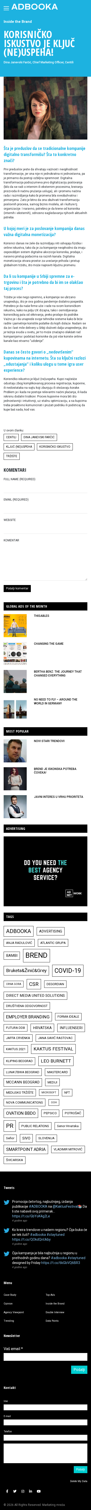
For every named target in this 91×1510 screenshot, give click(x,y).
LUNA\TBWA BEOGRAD (22, 1072)
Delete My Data (78, 1481)
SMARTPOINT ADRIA (26, 1149)
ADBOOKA (18, 931)
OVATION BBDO (21, 1113)
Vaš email (13, 1348)
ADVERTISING (50, 931)
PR (9, 1125)
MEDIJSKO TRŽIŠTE (19, 1092)
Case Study (10, 1294)
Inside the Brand (18, 21)
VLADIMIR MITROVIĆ (68, 1149)
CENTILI (11, 437)
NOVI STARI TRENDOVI (49, 741)
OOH (54, 1102)
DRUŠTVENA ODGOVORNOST (27, 1006)
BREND (36, 955)
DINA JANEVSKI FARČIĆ (39, 437)
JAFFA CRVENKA (18, 1038)
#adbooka (38, 1235)
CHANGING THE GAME (49, 643)
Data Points (52, 1320)
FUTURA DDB (15, 1028)
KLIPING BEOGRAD (19, 1061)
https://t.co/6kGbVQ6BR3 (60, 1263)
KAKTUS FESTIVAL (53, 1049)
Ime (6, 1401)
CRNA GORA (13, 984)
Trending (9, 1320)
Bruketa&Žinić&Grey (26, 970)
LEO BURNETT (56, 1061)
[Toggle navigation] (6, 8)
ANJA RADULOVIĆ (19, 943)
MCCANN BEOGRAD (23, 1082)
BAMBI (11, 955)
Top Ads (50, 1294)
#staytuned (56, 1235)
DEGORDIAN (55, 984)
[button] (7, 1491)
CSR (34, 984)
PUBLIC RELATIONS (35, 1126)
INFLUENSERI (71, 1028)
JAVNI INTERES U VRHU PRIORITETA (58, 797)
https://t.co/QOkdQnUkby (31, 1239)
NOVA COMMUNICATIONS (24, 1102)
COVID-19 (68, 970)
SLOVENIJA (46, 1138)
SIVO (26, 1138)
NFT (67, 1092)
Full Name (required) (19, 479)
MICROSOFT (48, 1092)
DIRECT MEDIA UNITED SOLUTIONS (35, 995)
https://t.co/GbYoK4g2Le (31, 1216)
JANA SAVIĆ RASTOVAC (55, 1038)
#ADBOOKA (38, 1206)
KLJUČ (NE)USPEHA (19, 446)
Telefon (8, 1431)
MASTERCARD (57, 1072)
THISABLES (41, 616)
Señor (10, 1138)
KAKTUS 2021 (15, 1049)
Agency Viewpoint (14, 1312)
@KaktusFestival (65, 1206)
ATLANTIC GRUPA (53, 943)
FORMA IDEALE (68, 1016)
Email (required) (16, 499)
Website (10, 520)
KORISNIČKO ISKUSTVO (54, 446)
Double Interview (55, 1312)
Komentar (11, 540)
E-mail (7, 1416)
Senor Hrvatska (68, 1126)
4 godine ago (19, 1220)
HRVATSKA (42, 1028)
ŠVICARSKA (14, 1160)
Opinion (8, 1303)
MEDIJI (52, 1082)
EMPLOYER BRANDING (28, 1016)
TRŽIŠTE (11, 456)
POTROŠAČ (73, 1113)
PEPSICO (50, 1113)
